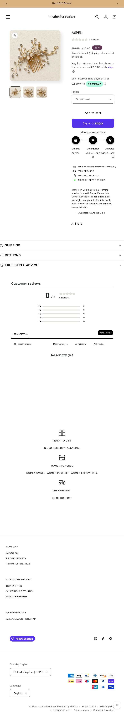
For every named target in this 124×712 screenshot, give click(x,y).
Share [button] (78, 223)
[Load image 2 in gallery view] (28, 92)
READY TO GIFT (61, 440)
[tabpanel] (62, 365)
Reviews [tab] (20, 334)
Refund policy (89, 706)
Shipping (94, 53)
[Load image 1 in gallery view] (15, 92)
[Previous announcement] (6, 3)
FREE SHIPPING (62, 490)
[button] (8, 17)
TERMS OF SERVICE (18, 563)
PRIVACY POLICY (16, 558)
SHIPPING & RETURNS (19, 591)
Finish (75, 91)
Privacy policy (107, 706)
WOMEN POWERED (62, 465)
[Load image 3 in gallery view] (41, 92)
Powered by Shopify (67, 706)
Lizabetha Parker (47, 706)
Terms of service (61, 710)
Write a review (105, 333)
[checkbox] (98, 344)
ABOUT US (12, 553)
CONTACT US (14, 586)
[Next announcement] (117, 3)
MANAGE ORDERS (16, 596)
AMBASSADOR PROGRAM (21, 619)
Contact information (103, 710)
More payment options (93, 132)
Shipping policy (81, 710)
